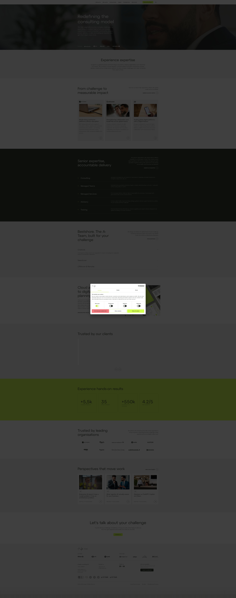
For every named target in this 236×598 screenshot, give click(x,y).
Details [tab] (118, 290)
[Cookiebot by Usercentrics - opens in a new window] (139, 286)
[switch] (111, 306)
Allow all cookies (135, 311)
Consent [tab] (99, 290)
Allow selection (118, 311)
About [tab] (136, 290)
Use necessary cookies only (100, 311)
